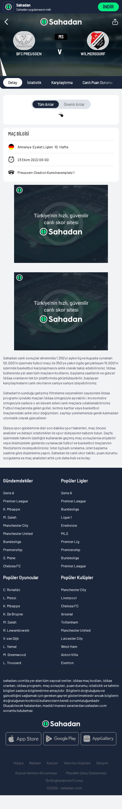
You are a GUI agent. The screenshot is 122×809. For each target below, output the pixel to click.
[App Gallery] (98, 738)
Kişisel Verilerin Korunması (36, 773)
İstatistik (34, 82)
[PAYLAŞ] (115, 22)
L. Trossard (12, 662)
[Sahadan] (61, 22)
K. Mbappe (11, 509)
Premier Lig (70, 541)
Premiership (13, 549)
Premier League (15, 501)
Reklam (35, 763)
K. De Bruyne (13, 614)
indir (108, 6)
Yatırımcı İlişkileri (77, 763)
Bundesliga (12, 541)
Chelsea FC (12, 566)
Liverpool (69, 597)
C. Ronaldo (11, 589)
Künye (18, 763)
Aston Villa (69, 654)
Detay (12, 82)
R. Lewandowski (16, 630)
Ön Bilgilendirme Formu (64, 780)
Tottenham (69, 622)
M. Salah (9, 517)
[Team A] (24, 40)
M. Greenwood (14, 654)
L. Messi (9, 597)
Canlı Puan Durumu (97, 82)
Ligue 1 (66, 517)
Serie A (8, 493)
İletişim (102, 763)
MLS (64, 533)
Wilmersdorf (93, 54)
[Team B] (98, 40)
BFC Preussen (29, 54)
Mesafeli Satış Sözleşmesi (86, 773)
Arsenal (67, 614)
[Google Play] (61, 738)
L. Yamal (10, 646)
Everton (67, 662)
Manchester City (15, 525)
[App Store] (23, 738)
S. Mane (9, 557)
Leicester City (72, 638)
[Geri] (18, 22)
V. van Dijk (11, 638)
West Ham (69, 646)
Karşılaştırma (62, 82)
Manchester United (18, 533)
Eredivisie (69, 525)
